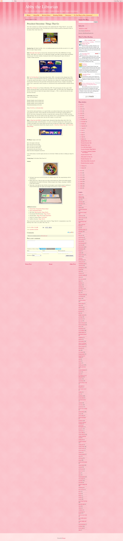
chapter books (81, 254)
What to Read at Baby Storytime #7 (88, 161)
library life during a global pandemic (82, 343)
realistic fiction (81, 448)
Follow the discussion (72, 232)
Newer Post (28, 264)
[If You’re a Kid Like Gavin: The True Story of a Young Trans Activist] (81, 85)
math (80, 359)
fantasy (80, 298)
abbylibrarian (87, 30)
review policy (81, 450)
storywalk (80, 482)
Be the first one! (44, 235)
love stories (81, 352)
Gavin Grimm (85, 85)
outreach (80, 402)
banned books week (82, 221)
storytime (36, 229)
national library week (83, 382)
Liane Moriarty (85, 54)
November (83, 121)
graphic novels (81, 315)
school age (81, 458)
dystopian (80, 286)
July (82, 130)
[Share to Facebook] (49, 227)
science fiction (81, 465)
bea (79, 227)
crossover (80, 273)
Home (28, 15)
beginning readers (82, 229)
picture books (81, 411)
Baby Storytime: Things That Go (41, 212)
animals (80, 207)
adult (80, 199)
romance (80, 452)
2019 (81, 111)
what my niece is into (83, 515)
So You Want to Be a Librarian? (83, 15)
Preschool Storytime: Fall (86, 158)
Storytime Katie (40, 108)
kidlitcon (80, 339)
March (82, 139)
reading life (81, 439)
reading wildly (81, 446)
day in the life (81, 279)
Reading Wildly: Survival (86, 140)
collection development (81, 259)
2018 (81, 113)
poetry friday (81, 415)
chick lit (80, 256)
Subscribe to (29, 255)
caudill (80, 252)
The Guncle (84, 64)
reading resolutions (82, 441)
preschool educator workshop (82, 423)
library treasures (82, 346)
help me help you (82, 322)
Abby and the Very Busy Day (86, 156)
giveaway (80, 311)
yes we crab (81, 528)
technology (81, 487)
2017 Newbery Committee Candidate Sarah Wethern (88, 152)
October (83, 123)
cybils (80, 277)
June (82, 132)
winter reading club (82, 521)
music (80, 373)
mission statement (82, 370)
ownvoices (81, 404)
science (80, 460)
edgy (80, 292)
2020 (81, 109)
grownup (80, 317)
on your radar (81, 397)
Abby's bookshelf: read (89, 40)
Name (28, 250)
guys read (80, 320)
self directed (81, 469)
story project (81, 478)
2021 (81, 106)
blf (79, 233)
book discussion (82, 243)
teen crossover (81, 489)
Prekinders (64, 186)
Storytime (68, 15)
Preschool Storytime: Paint (86, 154)
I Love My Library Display (86, 147)
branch (80, 250)
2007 (81, 188)
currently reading (82, 275)
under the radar (82, 504)
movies (80, 372)
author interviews (82, 217)
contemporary (81, 267)
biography (81, 231)
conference (81, 265)
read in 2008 (81, 432)
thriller (80, 495)
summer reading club (83, 484)
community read (82, 263)
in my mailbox (81, 330)
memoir (80, 363)
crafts (80, 271)
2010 (81, 181)
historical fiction (82, 324)
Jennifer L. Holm (85, 44)
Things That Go (47, 213)
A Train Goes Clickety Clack (60, 125)
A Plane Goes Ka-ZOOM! (35, 120)
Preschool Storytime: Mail (86, 143)
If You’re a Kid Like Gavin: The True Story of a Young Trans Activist (89, 83)
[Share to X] (48, 227)
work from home (82, 524)
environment (81, 296)
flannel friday (81, 303)
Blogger (63, 538)
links (80, 350)
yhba (80, 530)
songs (80, 472)
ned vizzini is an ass (82, 389)
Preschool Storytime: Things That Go (88, 149)
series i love (81, 471)
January (83, 168)
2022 (81, 104)
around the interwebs (83, 209)
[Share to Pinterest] (51, 227)
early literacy (81, 288)
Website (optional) (61, 250)
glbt (79, 313)
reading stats (81, 444)
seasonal (80, 467)
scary (80, 456)
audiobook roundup (82, 212)
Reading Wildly (57, 15)
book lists (80, 245)
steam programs (82, 476)
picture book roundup (83, 408)
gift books (81, 307)
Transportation (48, 215)
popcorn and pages (82, 417)
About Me (36, 15)
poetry (80, 413)
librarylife (81, 348)
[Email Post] (43, 227)
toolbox (80, 497)
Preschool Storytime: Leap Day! (87, 163)
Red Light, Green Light (35, 52)
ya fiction (80, 526)
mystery (80, 378)
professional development (81, 426)
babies (80, 219)
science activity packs (83, 462)
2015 (81, 170)
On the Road (44, 217)
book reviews (81, 247)
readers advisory (82, 434)
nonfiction (81, 396)
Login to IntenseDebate (42, 249)
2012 (81, 177)
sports (80, 474)
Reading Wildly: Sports (85, 145)
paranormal (81, 406)
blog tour (80, 235)
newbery (80, 392)
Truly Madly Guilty (86, 53)
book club (80, 241)
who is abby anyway (83, 518)
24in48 (80, 194)
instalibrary (81, 337)
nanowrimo (81, 380)
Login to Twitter (58, 249)
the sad (80, 493)
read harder (81, 430)
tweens (80, 499)
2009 (81, 183)
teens (80, 491)
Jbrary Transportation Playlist (36, 210)
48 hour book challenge (81, 197)
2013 (81, 175)
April (82, 136)
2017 (81, 115)
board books (81, 237)
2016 (81, 117)
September (83, 126)
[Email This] (45, 227)
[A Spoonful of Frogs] (81, 77)
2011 (81, 179)
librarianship (81, 341)
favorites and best (82, 300)
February (83, 165)
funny (80, 305)
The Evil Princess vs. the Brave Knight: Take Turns (88, 42)
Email (43, 250)
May (82, 134)
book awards (81, 239)
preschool (32, 229)
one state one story (82, 399)
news (80, 394)
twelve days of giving (83, 501)
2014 (81, 173)
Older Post (73, 264)
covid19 (80, 269)
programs (80, 428)
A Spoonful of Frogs (86, 74)
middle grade (81, 365)
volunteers (81, 510)
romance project (82, 454)
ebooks (80, 290)
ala (79, 205)
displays (80, 284)
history (80, 326)
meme (80, 361)
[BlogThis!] (47, 227)
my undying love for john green (83, 376)
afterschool (81, 203)
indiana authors (82, 332)
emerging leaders (82, 294)
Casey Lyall (84, 75)
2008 (81, 186)
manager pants (81, 354)
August (82, 128)
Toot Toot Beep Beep (33, 77)
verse (80, 506)
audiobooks (81, 215)
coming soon (81, 261)
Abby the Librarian (41, 6)
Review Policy (46, 15)
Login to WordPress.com (50, 249)
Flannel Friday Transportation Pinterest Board (39, 208)
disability (80, 283)
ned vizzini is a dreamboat (81, 386)
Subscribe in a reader (83, 28)
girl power (81, 309)
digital (80, 281)
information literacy (82, 334)
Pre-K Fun (32, 108)
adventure (80, 201)
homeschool (81, 328)
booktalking (81, 249)
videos (80, 508)
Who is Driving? (33, 88)
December (83, 119)
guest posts (81, 318)
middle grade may (82, 366)
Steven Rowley (85, 65)
